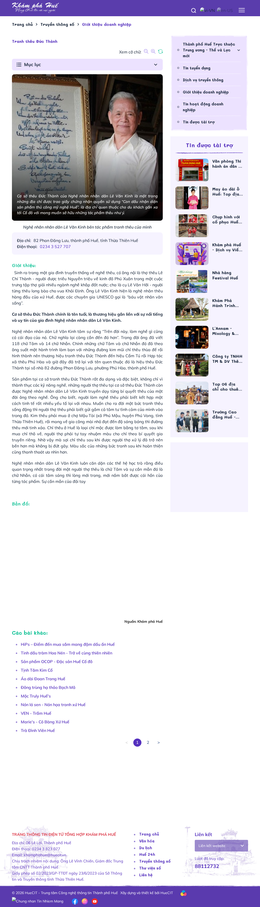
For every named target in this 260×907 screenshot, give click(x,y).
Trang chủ (149, 834)
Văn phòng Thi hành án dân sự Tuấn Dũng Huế (227, 164)
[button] (87, 64)
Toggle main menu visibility (242, 10)
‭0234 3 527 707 (55, 246)
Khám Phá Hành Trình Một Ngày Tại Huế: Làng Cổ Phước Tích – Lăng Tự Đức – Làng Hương (227, 303)
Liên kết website (212, 845)
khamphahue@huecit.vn (45, 855)
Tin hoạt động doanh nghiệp (203, 106)
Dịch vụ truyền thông (203, 79)
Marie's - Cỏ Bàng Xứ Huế (45, 721)
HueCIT (166, 893)
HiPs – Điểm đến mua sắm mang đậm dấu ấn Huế (68, 644)
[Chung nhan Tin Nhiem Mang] (37, 901)
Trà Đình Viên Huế (38, 730)
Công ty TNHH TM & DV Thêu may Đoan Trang (227, 359)
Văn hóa (147, 840)
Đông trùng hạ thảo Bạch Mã (48, 687)
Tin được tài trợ (199, 121)
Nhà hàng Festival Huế (226, 275)
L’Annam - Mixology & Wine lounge (225, 331)
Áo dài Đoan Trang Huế (43, 678)
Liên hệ (146, 874)
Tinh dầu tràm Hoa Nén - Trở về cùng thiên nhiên (66, 652)
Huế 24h (147, 854)
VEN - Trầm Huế (36, 713)
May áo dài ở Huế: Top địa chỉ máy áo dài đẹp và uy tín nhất (227, 191)
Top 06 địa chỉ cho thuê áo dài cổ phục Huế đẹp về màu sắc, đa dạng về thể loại (226, 387)
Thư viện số (150, 868)
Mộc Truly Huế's (36, 695)
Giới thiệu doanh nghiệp (206, 92)
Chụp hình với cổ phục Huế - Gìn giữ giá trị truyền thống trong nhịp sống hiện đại (227, 219)
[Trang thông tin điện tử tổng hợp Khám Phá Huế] (130, 8)
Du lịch (145, 847)
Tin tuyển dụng (196, 67)
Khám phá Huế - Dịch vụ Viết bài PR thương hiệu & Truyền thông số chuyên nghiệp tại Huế (226, 247)
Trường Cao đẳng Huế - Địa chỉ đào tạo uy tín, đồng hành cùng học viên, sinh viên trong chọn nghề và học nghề (227, 414)
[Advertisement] (87, 782)
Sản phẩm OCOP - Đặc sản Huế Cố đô (56, 661)
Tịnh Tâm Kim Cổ (37, 670)
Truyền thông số (155, 861)
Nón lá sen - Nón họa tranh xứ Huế (53, 704)
